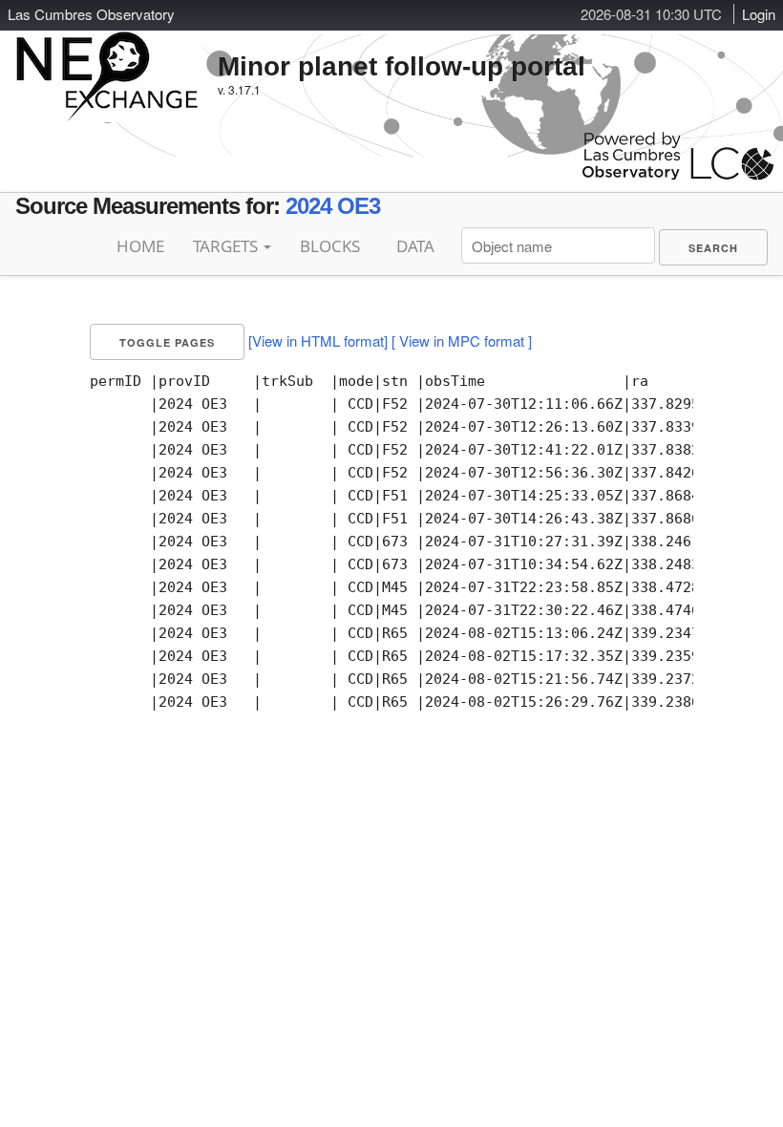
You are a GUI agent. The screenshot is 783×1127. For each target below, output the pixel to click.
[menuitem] (713, 247)
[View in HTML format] (318, 340)
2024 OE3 (333, 206)
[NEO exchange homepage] (107, 61)
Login (758, 14)
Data (415, 246)
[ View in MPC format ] (462, 340)
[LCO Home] (677, 175)
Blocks (330, 246)
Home (140, 246)
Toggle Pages (167, 342)
